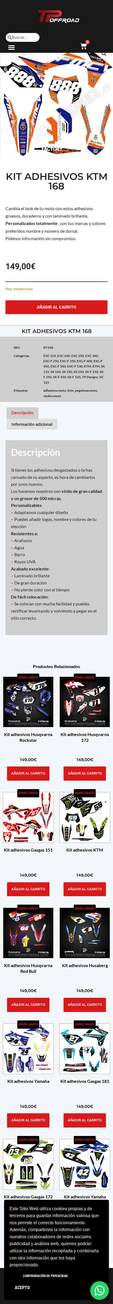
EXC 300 (91, 356)
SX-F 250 (91, 372)
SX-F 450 (59, 377)
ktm (70, 390)
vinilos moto (52, 396)
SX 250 (79, 372)
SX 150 (67, 372)
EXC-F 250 (51, 361)
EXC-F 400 (84, 361)
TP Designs (90, 377)
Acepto (22, 1287)
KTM (87, 366)
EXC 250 (77, 356)
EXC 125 (49, 356)
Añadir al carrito (56, 307)
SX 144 (55, 372)
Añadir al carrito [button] (28, 773)
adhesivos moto (54, 390)
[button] (11, 47)
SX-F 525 (74, 377)
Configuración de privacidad (45, 1276)
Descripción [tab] (22, 412)
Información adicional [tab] (32, 424)
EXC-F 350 (67, 361)
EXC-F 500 (58, 366)
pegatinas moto (86, 390)
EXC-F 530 (75, 366)
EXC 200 (63, 356)
